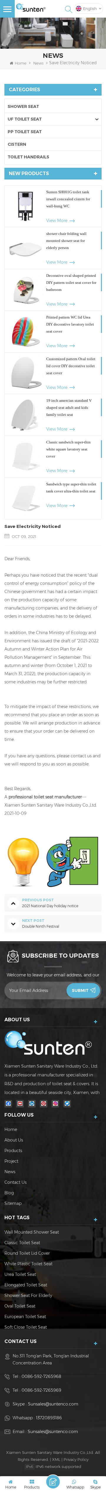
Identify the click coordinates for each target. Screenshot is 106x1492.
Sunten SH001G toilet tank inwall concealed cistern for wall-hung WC (68, 199)
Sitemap (12, 1203)
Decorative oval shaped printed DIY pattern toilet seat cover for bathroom (71, 282)
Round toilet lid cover (27, 1253)
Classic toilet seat (22, 1242)
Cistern (17, 144)
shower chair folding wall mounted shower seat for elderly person (66, 240)
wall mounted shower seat (31, 1232)
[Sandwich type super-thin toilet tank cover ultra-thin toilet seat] (25, 498)
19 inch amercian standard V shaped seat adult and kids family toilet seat (69, 407)
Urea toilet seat (20, 1274)
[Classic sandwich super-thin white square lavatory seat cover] (25, 456)
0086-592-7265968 (41, 1376)
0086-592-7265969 (41, 1390)
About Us (13, 1140)
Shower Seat (23, 106)
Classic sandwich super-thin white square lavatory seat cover (68, 449)
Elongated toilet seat (25, 1285)
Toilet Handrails (28, 157)
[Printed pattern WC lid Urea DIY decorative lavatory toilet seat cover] (25, 331)
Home (20, 63)
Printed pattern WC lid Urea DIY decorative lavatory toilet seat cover (70, 324)
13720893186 (49, 1417)
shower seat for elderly (28, 1295)
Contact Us (15, 1182)
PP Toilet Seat (25, 131)
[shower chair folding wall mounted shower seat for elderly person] (25, 248)
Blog (9, 1192)
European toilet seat (25, 1316)
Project (11, 1161)
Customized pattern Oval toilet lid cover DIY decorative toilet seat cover (70, 366)
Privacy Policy (76, 1459)
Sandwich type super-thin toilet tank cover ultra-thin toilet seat (71, 487)
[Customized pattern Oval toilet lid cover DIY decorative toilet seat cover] (25, 373)
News (38, 63)
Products (13, 1150)
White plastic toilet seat (28, 1263)
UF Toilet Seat (25, 119)
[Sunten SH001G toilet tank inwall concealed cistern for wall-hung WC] (25, 206)
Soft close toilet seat (25, 1327)
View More (56, 220)
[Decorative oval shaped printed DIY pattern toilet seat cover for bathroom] (25, 290)
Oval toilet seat (19, 1306)
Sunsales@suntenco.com (53, 1404)
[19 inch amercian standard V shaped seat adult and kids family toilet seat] (25, 415)
